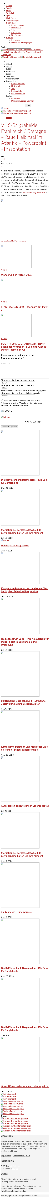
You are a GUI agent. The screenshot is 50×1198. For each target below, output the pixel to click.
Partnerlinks (16, 33)
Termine (9, 8)
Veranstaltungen (12, 20)
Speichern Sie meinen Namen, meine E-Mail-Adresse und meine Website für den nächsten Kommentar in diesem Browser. (22, 403)
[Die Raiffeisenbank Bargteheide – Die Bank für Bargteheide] (20, 475)
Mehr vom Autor (20, 241)
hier (11, 1186)
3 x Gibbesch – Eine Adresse (16, 912)
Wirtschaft (10, 13)
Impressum (15, 40)
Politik (8, 10)
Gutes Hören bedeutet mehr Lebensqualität (25, 806)
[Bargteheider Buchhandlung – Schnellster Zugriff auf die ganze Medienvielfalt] (20, 696)
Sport (8, 15)
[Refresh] (5, 417)
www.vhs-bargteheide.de (34, 192)
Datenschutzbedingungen (21, 42)
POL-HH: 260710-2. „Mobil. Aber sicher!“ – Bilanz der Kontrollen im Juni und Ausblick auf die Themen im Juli (24, 347)
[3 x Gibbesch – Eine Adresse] (20, 907)
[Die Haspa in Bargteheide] (5, 540)
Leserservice (11, 23)
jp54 (3, 159)
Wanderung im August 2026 (16, 275)
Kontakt (9, 37)
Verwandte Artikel (7, 241)
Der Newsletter (17, 35)
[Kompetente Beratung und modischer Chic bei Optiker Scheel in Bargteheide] (20, 583)
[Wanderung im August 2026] (16, 267)
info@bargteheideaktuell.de (14, 1191)
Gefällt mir (15, 1166)
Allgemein (9, 118)
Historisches (16, 28)
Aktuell (9, 6)
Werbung (17, 1179)
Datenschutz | (19, 1156)
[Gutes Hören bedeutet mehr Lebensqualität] (20, 801)
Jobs (13, 30)
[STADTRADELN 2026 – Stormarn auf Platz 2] (13, 299)
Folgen (15, 1169)
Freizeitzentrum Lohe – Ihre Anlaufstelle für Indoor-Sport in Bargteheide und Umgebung (25, 642)
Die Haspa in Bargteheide (15, 545)
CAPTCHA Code (32, 422)
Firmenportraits (17, 25)
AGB (28, 1156)
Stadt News (11, 18)
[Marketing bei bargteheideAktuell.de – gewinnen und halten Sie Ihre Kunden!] (20, 525)
